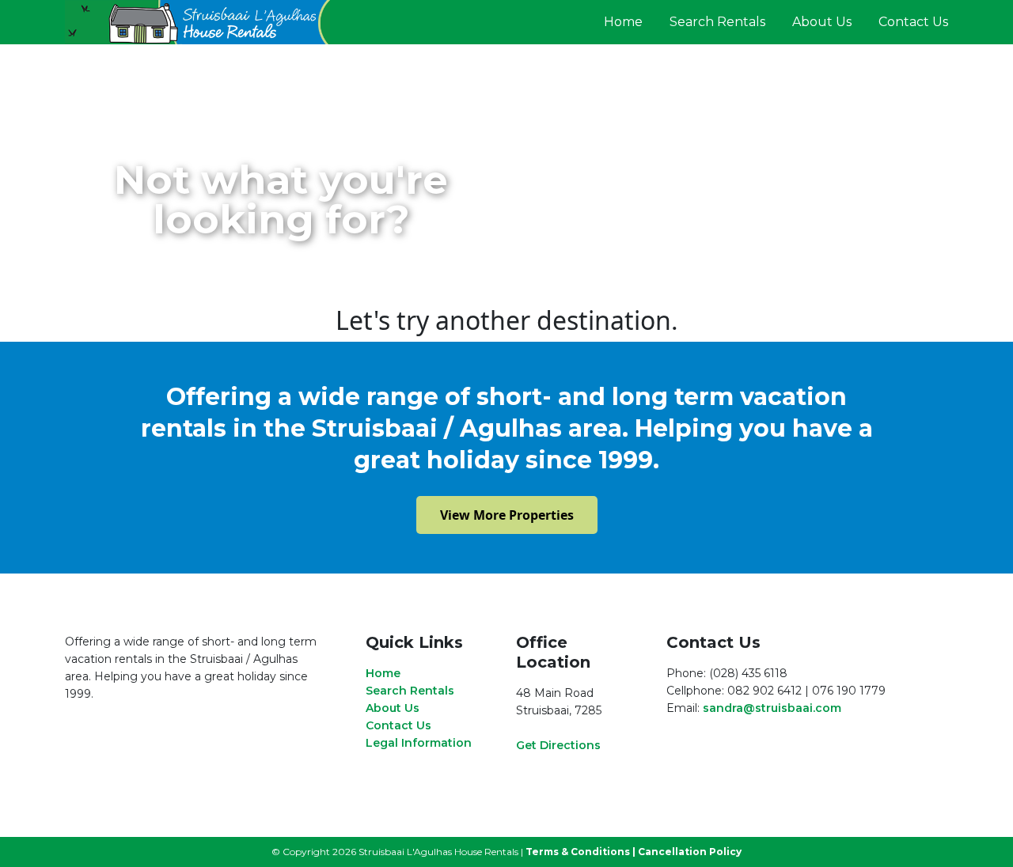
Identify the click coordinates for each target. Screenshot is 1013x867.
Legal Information (419, 743)
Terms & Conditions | (580, 852)
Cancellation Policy (690, 852)
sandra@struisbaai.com (772, 708)
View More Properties (507, 515)
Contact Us (913, 21)
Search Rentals (717, 21)
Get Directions (558, 745)
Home (623, 21)
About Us (822, 21)
